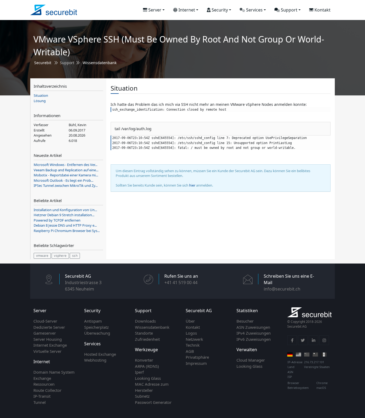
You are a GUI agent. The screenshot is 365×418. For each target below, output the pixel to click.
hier (192, 185)
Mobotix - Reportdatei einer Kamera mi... (66, 175)
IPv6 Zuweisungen (253, 339)
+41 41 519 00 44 (180, 282)
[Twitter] (303, 340)
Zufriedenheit (147, 339)
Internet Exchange (50, 345)
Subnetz (142, 396)
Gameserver (44, 333)
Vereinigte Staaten (317, 367)
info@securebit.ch (282, 289)
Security (219, 10)
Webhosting (95, 360)
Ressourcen (44, 384)
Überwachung (97, 333)
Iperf (139, 372)
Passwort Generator (153, 402)
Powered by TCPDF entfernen (57, 220)
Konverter (144, 360)
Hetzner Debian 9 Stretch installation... (64, 214)
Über (190, 321)
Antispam (93, 321)
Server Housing (47, 339)
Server (154, 10)
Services (254, 10)
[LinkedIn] (313, 340)
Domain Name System (54, 372)
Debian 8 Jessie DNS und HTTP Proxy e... (65, 225)
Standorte (144, 333)
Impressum (196, 363)
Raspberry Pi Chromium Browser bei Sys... (67, 230)
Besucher (245, 321)
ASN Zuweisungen (253, 327)
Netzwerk (194, 339)
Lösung (40, 100)
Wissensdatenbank (100, 62)
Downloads (145, 321)
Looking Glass (148, 378)
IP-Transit (42, 396)
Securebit (42, 62)
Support (288, 10)
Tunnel (39, 402)
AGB (190, 351)
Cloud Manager (250, 360)
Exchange (42, 378)
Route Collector (47, 390)
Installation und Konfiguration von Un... (65, 209)
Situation (41, 95)
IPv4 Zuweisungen (253, 333)
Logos (191, 333)
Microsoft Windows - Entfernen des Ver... (65, 164)
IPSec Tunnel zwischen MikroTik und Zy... (66, 185)
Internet (186, 10)
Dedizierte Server (49, 327)
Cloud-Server (45, 321)
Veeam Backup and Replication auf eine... (66, 170)
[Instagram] (324, 340)
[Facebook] (292, 340)
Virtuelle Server (47, 351)
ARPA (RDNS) (147, 366)
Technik (193, 345)
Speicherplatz (96, 327)
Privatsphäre (197, 357)
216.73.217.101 (314, 362)
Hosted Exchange (100, 354)
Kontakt (322, 10)
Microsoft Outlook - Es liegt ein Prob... (63, 180)
